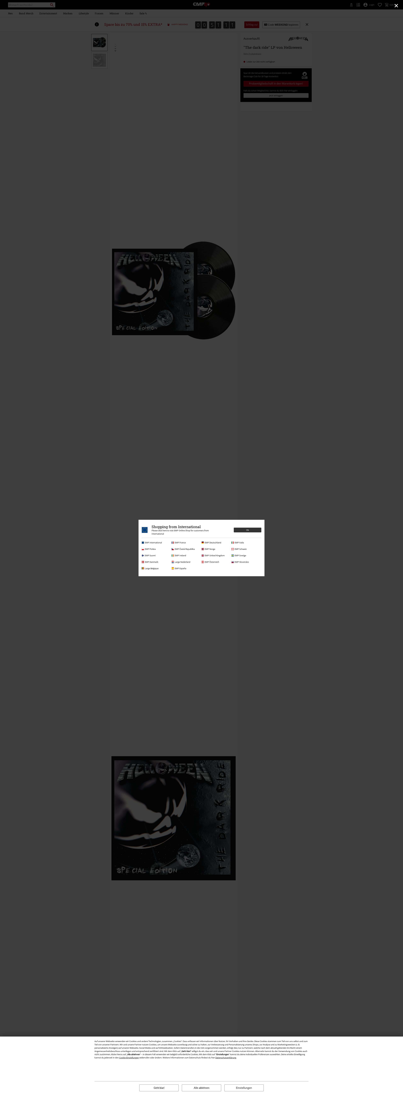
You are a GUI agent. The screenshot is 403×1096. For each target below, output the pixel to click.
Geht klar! (159, 1088)
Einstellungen (244, 1088)
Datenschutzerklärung (225, 1057)
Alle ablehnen (201, 1088)
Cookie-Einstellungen (129, 1057)
